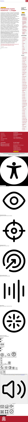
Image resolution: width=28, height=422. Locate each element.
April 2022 (23, 97)
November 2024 (24, 66)
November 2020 (24, 121)
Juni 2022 (23, 94)
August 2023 (24, 76)
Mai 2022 (23, 95)
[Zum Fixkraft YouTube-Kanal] (5, 144)
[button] (2, 344)
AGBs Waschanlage (4, 138)
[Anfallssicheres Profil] (0, 246)
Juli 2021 (23, 110)
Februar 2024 (24, 72)
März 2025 (23, 63)
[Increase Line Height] (0, 348)
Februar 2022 (24, 100)
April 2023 (23, 79)
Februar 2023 (24, 82)
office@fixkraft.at (18, 137)
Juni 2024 (23, 70)
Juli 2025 (23, 61)
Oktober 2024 (24, 67)
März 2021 (23, 116)
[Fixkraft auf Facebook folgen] (5, 143)
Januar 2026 (24, 58)
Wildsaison (24, 37)
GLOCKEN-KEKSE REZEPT (24, 33)
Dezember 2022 (24, 85)
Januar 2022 (24, 101)
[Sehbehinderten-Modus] (0, 216)
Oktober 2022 (24, 88)
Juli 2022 (23, 92)
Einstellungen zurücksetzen (3, 415)
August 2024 (24, 69)
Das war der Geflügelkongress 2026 (24, 27)
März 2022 (23, 98)
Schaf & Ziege (24, 38)
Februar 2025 (24, 64)
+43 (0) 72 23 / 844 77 (19, 138)
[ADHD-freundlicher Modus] (0, 276)
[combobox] (14, 154)
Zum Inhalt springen (2, 414)
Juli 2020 (23, 128)
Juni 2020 (23, 129)
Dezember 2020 (24, 119)
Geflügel (23, 43)
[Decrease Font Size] (0, 341)
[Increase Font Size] (0, 339)
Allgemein (23, 40)
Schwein (23, 49)
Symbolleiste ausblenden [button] (3, 185)
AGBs (2, 137)
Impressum (2, 133)
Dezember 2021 (24, 103)
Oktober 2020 (24, 122)
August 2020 (24, 126)
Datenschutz (3, 134)
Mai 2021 (23, 113)
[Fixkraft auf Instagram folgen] (5, 145)
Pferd (23, 46)
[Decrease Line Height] (0, 350)
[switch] (0, 216)
